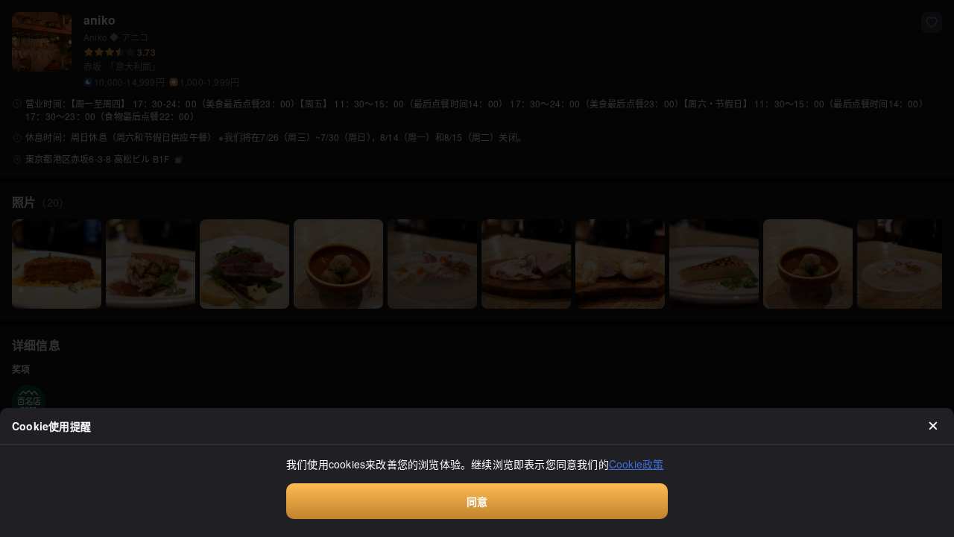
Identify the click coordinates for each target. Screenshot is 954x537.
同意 (477, 501)
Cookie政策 (636, 463)
